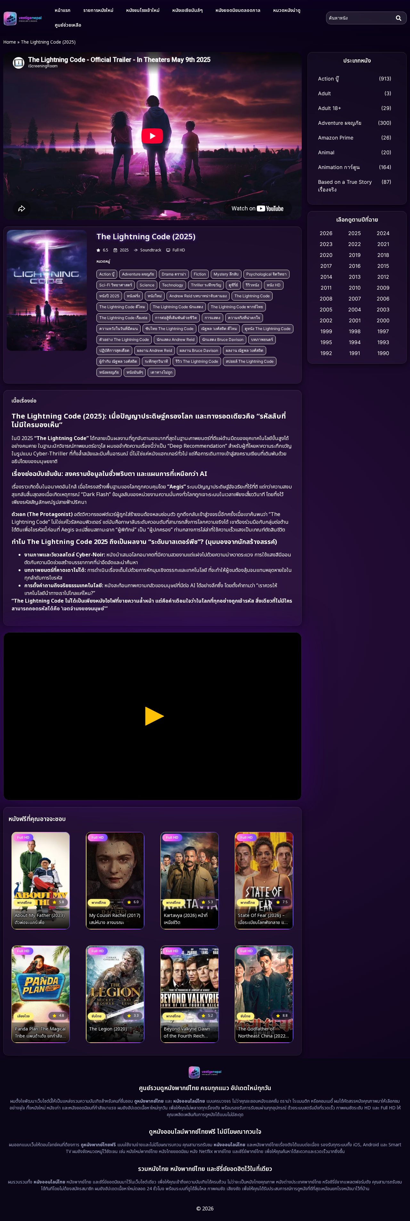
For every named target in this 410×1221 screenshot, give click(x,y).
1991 (354, 353)
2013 (355, 277)
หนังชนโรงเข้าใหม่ (143, 10)
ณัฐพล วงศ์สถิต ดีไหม (219, 328)
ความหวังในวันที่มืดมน (118, 328)
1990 (383, 353)
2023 (326, 244)
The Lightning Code (252, 295)
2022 (354, 244)
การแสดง (212, 317)
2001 (355, 320)
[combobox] (359, 18)
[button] (152, 716)
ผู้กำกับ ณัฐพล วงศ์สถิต (118, 361)
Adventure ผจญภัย (138, 274)
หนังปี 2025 (109, 295)
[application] (152, 716)
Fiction (200, 274)
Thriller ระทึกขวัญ (206, 285)
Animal (326, 152)
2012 (383, 277)
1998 (355, 331)
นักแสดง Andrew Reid (175, 339)
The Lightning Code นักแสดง (178, 306)
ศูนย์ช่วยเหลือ (68, 25)
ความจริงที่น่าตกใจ (244, 317)
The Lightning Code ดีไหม (122, 306)
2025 (354, 233)
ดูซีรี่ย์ (233, 285)
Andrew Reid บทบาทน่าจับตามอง (198, 295)
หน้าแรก (62, 10)
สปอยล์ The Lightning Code (250, 361)
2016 (355, 266)
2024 (383, 233)
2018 (383, 255)
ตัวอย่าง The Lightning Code (124, 339)
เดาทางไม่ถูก (161, 372)
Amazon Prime (335, 137)
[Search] (400, 18)
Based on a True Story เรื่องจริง (345, 186)
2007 (354, 298)
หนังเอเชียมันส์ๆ (187, 10)
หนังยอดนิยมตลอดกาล (238, 10)
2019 (355, 255)
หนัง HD (274, 285)
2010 (355, 287)
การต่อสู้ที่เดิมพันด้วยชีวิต (176, 317)
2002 (326, 320)
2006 (383, 298)
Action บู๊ (106, 274)
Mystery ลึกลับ (226, 274)
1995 (326, 342)
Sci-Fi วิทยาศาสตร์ (115, 285)
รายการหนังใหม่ (98, 10)
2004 (354, 309)
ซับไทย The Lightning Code (169, 328)
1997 (383, 331)
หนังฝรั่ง (133, 295)
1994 (355, 342)
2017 (326, 266)
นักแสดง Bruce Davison (222, 339)
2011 (326, 287)
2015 (383, 266)
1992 (326, 353)
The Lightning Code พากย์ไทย (237, 306)
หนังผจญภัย (109, 372)
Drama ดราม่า (174, 274)
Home (9, 42)
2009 (383, 287)
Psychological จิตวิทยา (266, 274)
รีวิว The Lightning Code (197, 361)
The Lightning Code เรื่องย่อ (123, 317)
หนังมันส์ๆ (135, 372)
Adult (324, 93)
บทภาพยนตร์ (262, 339)
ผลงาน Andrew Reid (154, 350)
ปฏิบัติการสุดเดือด (114, 350)
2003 (383, 309)
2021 (383, 244)
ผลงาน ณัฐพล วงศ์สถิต (244, 350)
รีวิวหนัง (252, 285)
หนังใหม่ (155, 295)
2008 (326, 298)
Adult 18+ (329, 108)
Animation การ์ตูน (339, 167)
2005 (326, 309)
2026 (326, 233)
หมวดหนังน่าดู (286, 10)
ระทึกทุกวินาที (156, 361)
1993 (383, 342)
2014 (326, 277)
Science (147, 285)
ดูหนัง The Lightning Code (268, 328)
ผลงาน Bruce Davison (199, 350)
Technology (172, 285)
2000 (383, 320)
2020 (326, 255)
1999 (326, 331)
